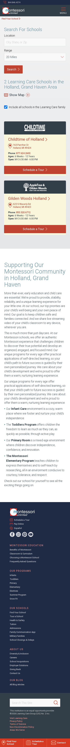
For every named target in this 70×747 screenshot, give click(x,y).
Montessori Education (26, 545)
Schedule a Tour (21, 520)
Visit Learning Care (18, 718)
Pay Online (19, 524)
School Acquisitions (19, 661)
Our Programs (20, 571)
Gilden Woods (27, 198)
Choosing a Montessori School (24, 557)
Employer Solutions (19, 665)
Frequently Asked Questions (23, 561)
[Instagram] (18, 534)
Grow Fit (14, 599)
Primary (13, 583)
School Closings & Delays (22, 640)
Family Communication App (22, 632)
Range (8, 50)
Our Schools (19, 608)
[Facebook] (12, 534)
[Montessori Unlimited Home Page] (22, 512)
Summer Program (18, 595)
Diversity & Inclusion (19, 653)
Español (18, 528)
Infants (13, 575)
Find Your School (10, 18)
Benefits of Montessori (20, 549)
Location (9, 35)
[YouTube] (30, 534)
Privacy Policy (16, 721)
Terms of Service (18, 724)
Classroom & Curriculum (21, 553)
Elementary (15, 587)
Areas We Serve (17, 730)
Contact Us (15, 673)
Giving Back (15, 669)
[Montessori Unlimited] (12, 10)
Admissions (15, 628)
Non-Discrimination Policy (22, 727)
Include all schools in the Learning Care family (37, 107)
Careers (13, 657)
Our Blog (16, 680)
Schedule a (33, 170)
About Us (16, 649)
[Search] (56, 703)
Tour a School (16, 616)
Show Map (16, 95)
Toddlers (14, 579)
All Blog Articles (17, 684)
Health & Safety (17, 620)
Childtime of (26, 139)
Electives (14, 591)
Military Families (17, 636)
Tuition (13, 624)
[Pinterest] (24, 534)
